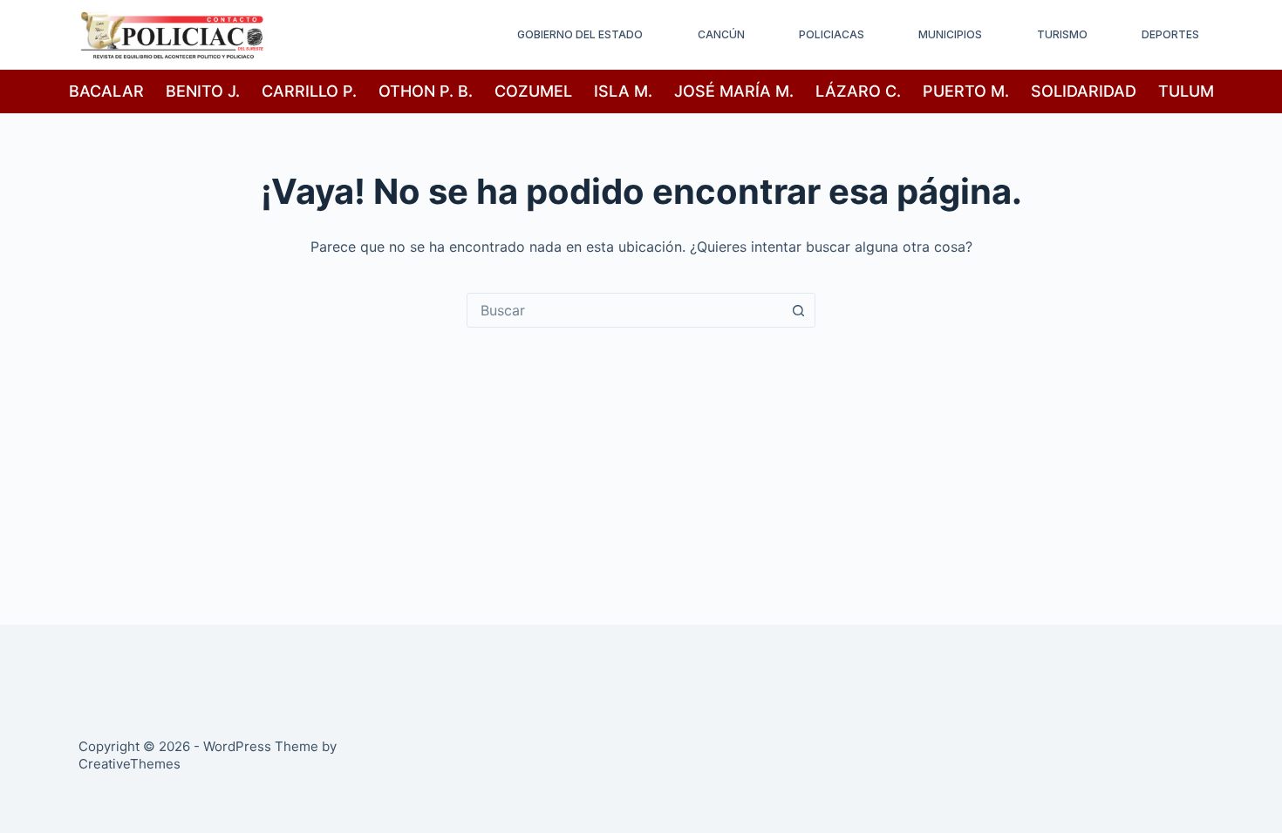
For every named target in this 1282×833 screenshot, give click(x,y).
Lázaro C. (858, 91)
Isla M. (623, 91)
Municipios (950, 34)
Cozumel (533, 91)
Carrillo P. (309, 91)
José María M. (734, 91)
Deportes (1170, 34)
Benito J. (203, 91)
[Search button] (798, 310)
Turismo (1062, 34)
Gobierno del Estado (580, 34)
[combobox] (624, 310)
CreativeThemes (129, 763)
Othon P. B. (425, 91)
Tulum (1186, 91)
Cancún (721, 34)
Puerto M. (966, 91)
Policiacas (831, 34)
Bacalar (106, 91)
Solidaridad (1083, 91)
